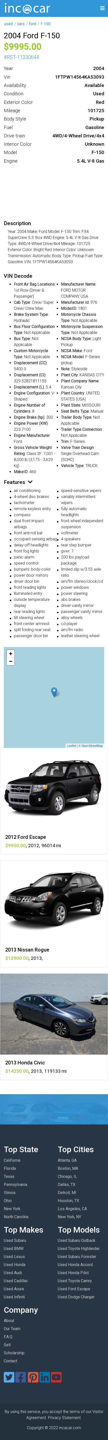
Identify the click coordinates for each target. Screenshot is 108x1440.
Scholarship (14, 1353)
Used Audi (13, 1272)
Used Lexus (14, 1256)
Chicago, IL (67, 1176)
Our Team (12, 1328)
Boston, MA (68, 1168)
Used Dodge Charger (76, 1297)
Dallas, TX (66, 1184)
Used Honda (14, 1264)
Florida (10, 1168)
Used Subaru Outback (76, 1240)
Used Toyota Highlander (79, 1248)
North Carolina (16, 1216)
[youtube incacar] (56, 1380)
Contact (10, 1361)
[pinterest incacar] (33, 1380)
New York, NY (69, 1216)
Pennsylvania (15, 1184)
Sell (7, 1344)
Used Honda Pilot (73, 1272)
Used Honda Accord (75, 1264)
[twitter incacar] (9, 1380)
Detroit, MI (67, 1192)
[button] (54, 692)
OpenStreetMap (92, 745)
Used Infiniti (14, 1297)
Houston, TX (68, 1200)
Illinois (10, 1192)
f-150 (45, 23)
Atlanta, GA (67, 1160)
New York (12, 1208)
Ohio (8, 1200)
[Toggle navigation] (102, 8)
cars (21, 23)
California (12, 1160)
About (9, 1320)
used (8, 23)
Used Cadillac (16, 1280)
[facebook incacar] (20, 1380)
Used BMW (14, 1248)
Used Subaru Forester (77, 1256)
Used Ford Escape (74, 1288)
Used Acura (14, 1288)
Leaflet (71, 745)
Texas (9, 1176)
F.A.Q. (8, 1336)
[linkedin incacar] (44, 1380)
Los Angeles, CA (72, 1208)
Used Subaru (15, 1240)
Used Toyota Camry (75, 1280)
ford (32, 23)
